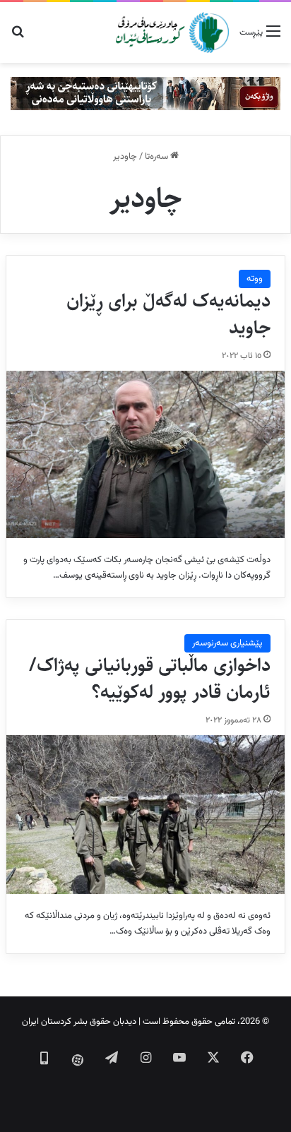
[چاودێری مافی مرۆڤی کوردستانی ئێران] (172, 32)
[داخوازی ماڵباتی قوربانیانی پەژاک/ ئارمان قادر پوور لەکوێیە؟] (145, 814)
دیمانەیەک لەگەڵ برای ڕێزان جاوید (168, 314)
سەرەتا (157, 157)
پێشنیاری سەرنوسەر (227, 643)
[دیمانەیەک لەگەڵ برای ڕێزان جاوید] (145, 454)
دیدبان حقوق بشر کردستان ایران (79, 1022)
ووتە (255, 279)
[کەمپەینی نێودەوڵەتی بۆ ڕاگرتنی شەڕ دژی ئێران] (145, 94)
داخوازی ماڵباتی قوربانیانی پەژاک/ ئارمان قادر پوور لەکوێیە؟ (150, 678)
